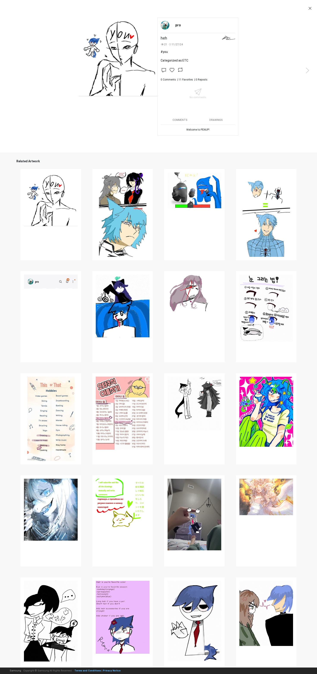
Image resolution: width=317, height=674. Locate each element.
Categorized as (174, 60)
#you (164, 52)
